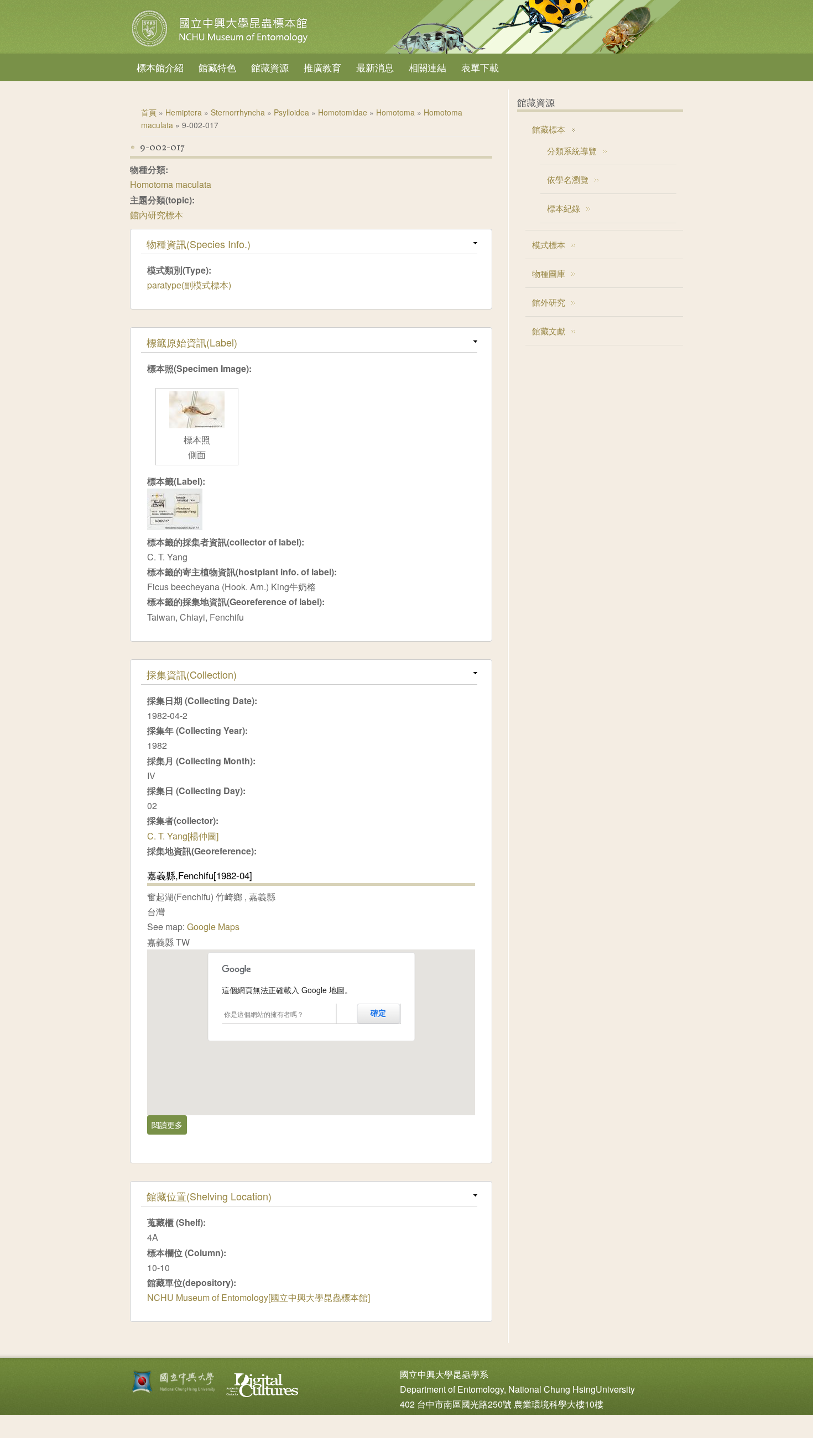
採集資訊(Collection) (192, 674)
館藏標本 (548, 129)
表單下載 (480, 67)
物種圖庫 (548, 273)
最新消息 (375, 67)
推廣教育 (322, 67)
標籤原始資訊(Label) (192, 342)
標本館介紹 (160, 67)
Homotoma (395, 112)
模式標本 (548, 244)
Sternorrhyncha (238, 112)
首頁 (149, 112)
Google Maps (213, 926)
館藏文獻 (548, 331)
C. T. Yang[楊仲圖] (182, 836)
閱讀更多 (169, 1124)
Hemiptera (183, 112)
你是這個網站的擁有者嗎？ (264, 1014)
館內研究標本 (156, 214)
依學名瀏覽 (567, 179)
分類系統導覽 (572, 150)
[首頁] (221, 46)
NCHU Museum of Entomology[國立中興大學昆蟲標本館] (258, 1297)
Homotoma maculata (170, 184)
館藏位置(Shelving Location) (209, 1196)
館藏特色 (217, 67)
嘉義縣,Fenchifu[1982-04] (199, 875)
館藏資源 (270, 67)
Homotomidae (342, 112)
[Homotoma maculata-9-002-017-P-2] (197, 424)
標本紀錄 (563, 208)
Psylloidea (291, 112)
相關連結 (427, 67)
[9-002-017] (174, 526)
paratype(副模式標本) (189, 285)
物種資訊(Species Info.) (199, 244)
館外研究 (548, 302)
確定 (378, 1013)
